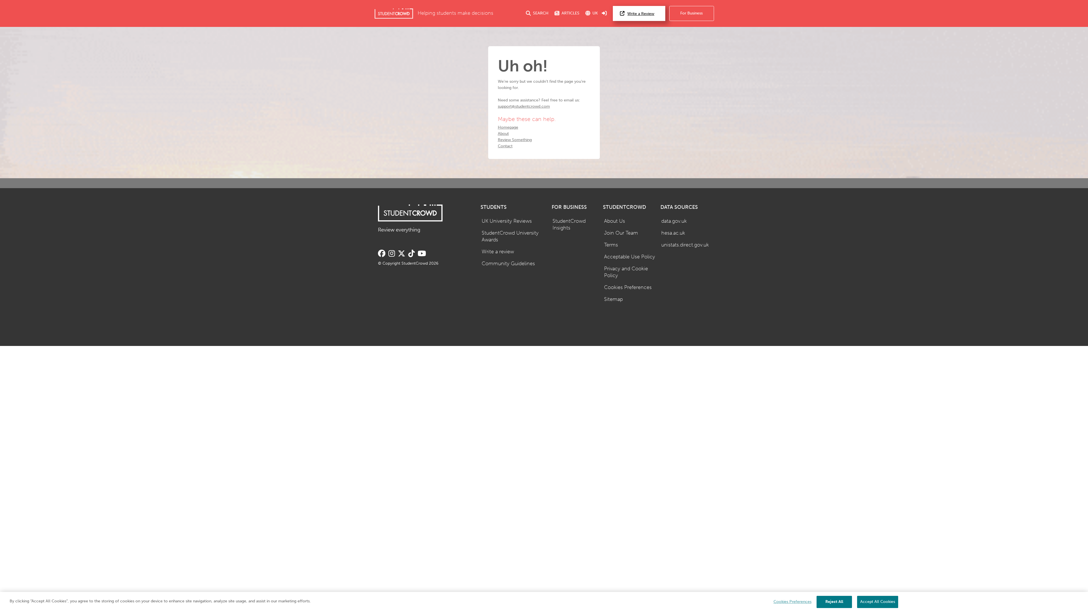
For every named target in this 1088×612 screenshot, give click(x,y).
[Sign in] (604, 13)
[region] (544, 602)
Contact (505, 146)
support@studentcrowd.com (524, 106)
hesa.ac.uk (673, 233)
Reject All (834, 601)
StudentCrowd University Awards (510, 236)
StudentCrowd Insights (569, 224)
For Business (691, 13)
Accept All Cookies (877, 601)
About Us (614, 221)
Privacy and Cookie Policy (626, 272)
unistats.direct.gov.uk (685, 245)
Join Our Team (621, 233)
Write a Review (640, 13)
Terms (611, 245)
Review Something (515, 139)
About (503, 133)
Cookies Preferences (628, 287)
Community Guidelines (508, 264)
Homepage (508, 127)
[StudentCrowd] (394, 13)
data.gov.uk (674, 221)
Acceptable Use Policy (629, 257)
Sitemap (613, 299)
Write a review (498, 252)
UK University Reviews (507, 221)
